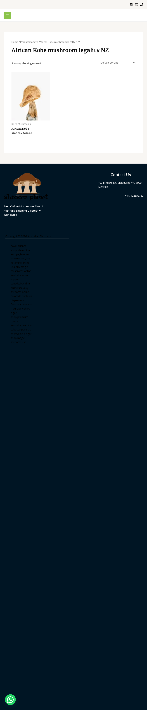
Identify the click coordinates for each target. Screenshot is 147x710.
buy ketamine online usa (20, 263)
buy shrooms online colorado (20, 292)
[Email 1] (136, 4)
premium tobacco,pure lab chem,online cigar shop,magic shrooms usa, (21, 333)
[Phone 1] (141, 4)
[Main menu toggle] (7, 15)
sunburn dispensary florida (21, 300)
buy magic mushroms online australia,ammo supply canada (21, 275)
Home (14, 42)
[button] (10, 699)
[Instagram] (131, 4)
